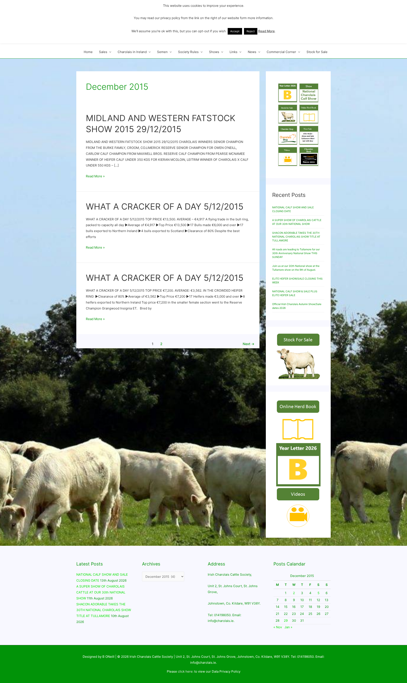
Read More (266, 31)
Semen (162, 52)
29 (286, 621)
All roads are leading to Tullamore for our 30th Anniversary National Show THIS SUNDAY (296, 253)
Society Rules (188, 52)
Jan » (288, 627)
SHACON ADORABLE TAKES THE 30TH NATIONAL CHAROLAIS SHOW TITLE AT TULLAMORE (296, 236)
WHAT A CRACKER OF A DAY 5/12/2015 (164, 206)
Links (233, 52)
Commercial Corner (281, 52)
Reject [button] (251, 31)
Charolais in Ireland (132, 52)
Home (88, 52)
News (252, 52)
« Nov (277, 627)
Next (248, 344)
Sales (103, 52)
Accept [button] (235, 31)
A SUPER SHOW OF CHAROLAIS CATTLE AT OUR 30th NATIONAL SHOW (100, 592)
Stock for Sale (317, 52)
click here (185, 671)
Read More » (95, 175)
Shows (214, 52)
